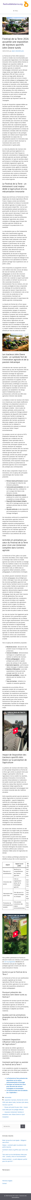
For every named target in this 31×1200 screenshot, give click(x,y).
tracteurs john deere (22, 1102)
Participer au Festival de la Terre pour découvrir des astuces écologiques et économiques (16, 1086)
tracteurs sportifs (7, 1105)
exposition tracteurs (10, 1100)
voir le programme (9, 962)
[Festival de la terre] (15, 4)
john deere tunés (11, 1102)
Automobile (8, 1097)
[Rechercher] (23, 1126)
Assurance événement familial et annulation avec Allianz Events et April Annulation (13, 1114)
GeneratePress (15, 1197)
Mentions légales (7, 1181)
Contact (4, 1183)
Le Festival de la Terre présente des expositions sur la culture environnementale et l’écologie (17, 1080)
